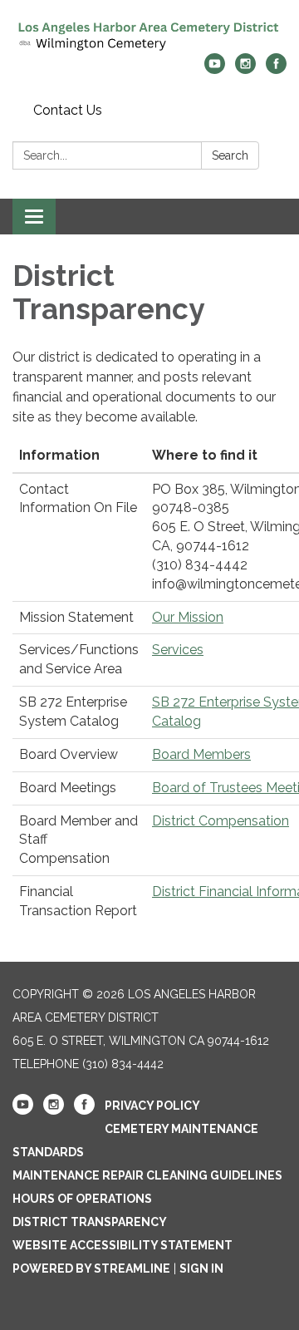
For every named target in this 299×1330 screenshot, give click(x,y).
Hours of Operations (82, 1198)
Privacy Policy (152, 1105)
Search (230, 155)
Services (177, 650)
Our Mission (187, 617)
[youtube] (214, 69)
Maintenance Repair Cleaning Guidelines (147, 1175)
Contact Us (67, 110)
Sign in (201, 1268)
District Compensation (220, 821)
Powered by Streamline (91, 1268)
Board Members (201, 754)
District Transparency (89, 1222)
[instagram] (245, 69)
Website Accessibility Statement (122, 1245)
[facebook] (276, 69)
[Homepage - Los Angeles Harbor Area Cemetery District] (149, 35)
